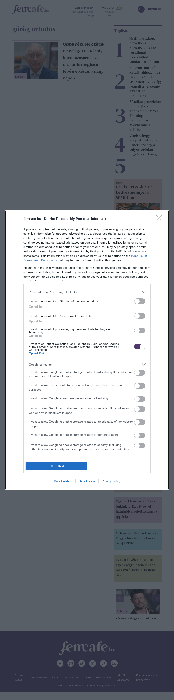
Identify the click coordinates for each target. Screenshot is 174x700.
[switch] (139, 301)
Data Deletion (63, 481)
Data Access (87, 481)
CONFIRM (56, 466)
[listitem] (87, 292)
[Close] (160, 219)
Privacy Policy (111, 481)
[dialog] (87, 350)
